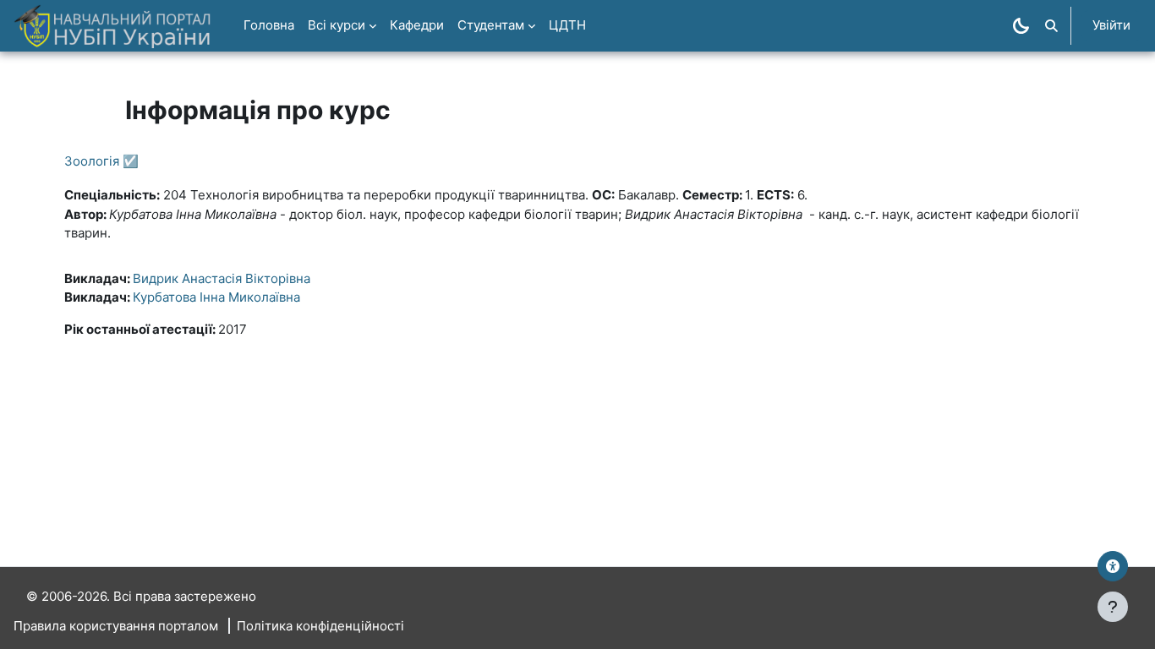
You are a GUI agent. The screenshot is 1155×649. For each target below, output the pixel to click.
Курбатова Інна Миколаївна (216, 297)
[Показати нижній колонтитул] (1113, 607)
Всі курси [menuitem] (336, 25)
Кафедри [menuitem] (417, 25)
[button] (1051, 26)
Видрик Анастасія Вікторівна (221, 278)
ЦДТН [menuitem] (567, 25)
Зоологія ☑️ (101, 161)
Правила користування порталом (116, 626)
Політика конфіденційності (320, 626)
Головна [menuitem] (269, 25)
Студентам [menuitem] (490, 25)
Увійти (1111, 25)
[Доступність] (1113, 566)
